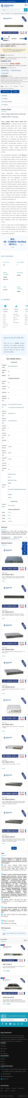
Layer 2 (6, 86)
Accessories (21, 1088)
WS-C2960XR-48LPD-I (8, 687)
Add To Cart (6, 91)
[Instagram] (22, 1024)
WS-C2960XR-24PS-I (8, 649)
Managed (16, 86)
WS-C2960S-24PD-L (8, 574)
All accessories (4, 1053)
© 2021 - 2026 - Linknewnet (7, 1096)
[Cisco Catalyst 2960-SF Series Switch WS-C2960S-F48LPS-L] (14, 822)
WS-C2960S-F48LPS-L (8, 837)
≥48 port (22, 86)
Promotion (4, 939)
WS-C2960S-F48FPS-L (8, 799)
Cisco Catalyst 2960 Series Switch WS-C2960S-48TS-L (19, 13)
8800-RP (5, 964)
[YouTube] (10, 1024)
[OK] (25, 1020)
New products (4, 1048)
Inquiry (15, 91)
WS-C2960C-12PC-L (8, 724)
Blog (2, 1090)
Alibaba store (5, 1078)
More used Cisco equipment (7, 88)
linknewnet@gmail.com (14, 538)
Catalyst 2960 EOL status (18, 50)
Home (2, 13)
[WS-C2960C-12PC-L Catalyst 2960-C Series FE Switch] (14, 709)
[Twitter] (6, 1024)
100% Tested (6, 70)
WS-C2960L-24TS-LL (8, 762)
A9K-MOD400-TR (8, 997)
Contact (24, 550)
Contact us (3, 1063)
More (14, 848)
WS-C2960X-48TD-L (8, 612)
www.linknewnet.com (22, 1096)
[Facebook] (3, 1024)
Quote (24, 547)
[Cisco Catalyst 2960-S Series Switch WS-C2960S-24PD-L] (14, 559)
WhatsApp (25, 544)
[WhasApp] (18, 1024)
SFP (11, 86)
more (3, 581)
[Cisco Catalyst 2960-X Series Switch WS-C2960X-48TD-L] (14, 597)
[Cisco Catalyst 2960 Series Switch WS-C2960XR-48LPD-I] (14, 672)
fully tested (14, 347)
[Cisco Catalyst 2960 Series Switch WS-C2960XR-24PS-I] (14, 634)
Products (8, 13)
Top (25, 554)
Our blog (2, 1058)
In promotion (3, 1046)
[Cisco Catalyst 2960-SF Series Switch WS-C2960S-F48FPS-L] (14, 784)
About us (3, 1061)
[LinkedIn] (15, 1024)
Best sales (3, 1051)
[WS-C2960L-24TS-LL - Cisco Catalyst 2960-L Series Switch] (14, 747)
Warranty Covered (16, 70)
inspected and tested (21, 202)
